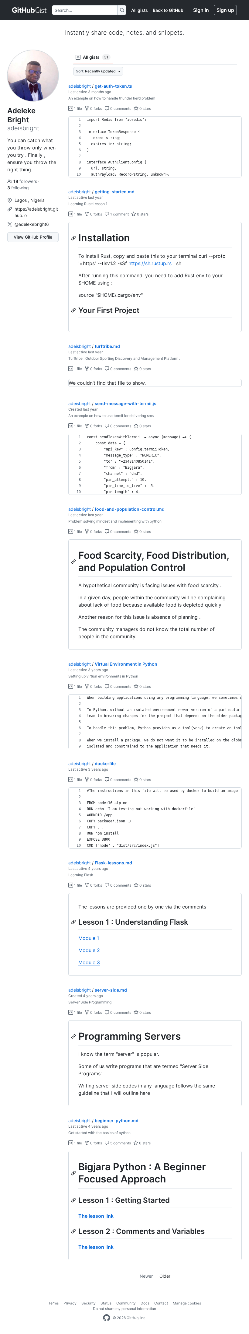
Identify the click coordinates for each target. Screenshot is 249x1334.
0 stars (144, 108)
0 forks (95, 108)
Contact (161, 1303)
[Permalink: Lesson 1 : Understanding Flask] (74, 922)
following (18, 187)
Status (106, 1303)
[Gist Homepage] (29, 10)
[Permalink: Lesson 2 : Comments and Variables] (74, 1231)
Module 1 (88, 938)
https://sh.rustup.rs (150, 263)
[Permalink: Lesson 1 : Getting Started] (74, 1200)
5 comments (120, 1143)
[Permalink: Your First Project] (74, 310)
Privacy (70, 1303)
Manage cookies (187, 1303)
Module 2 (89, 950)
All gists (139, 10)
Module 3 (89, 962)
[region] (155, 147)
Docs (145, 1303)
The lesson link (96, 1216)
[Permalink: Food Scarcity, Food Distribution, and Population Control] (74, 561)
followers (25, 181)
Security (88, 1303)
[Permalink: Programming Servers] (74, 1036)
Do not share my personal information (124, 1308)
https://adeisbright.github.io (36, 212)
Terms (53, 1303)
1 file (77, 108)
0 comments (120, 108)
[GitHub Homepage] (106, 1318)
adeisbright (79, 86)
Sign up (225, 10)
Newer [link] (146, 1276)
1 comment (119, 214)
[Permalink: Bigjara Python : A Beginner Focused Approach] (74, 1173)
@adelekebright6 (32, 224)
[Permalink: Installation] (74, 238)
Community (126, 1303)
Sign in (201, 10)
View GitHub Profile (33, 237)
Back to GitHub (168, 10)
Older (164, 1276)
